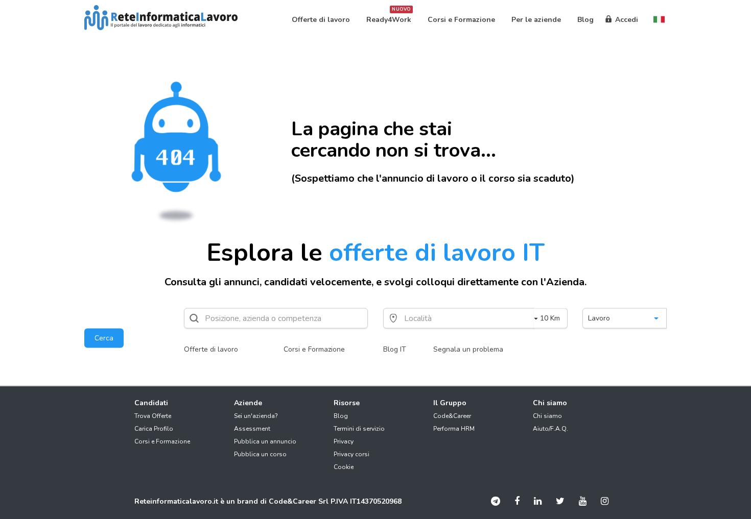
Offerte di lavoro (211, 349)
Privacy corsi (351, 454)
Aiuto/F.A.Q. (550, 429)
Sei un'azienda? (256, 416)
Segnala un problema (468, 349)
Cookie (344, 467)
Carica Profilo (153, 429)
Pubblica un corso (260, 454)
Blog (341, 416)
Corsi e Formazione (314, 349)
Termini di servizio (359, 429)
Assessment (252, 429)
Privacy (344, 441)
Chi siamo (547, 416)
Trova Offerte (152, 416)
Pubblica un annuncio (265, 441)
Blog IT (394, 349)
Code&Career (452, 416)
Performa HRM (454, 429)
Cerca (104, 338)
